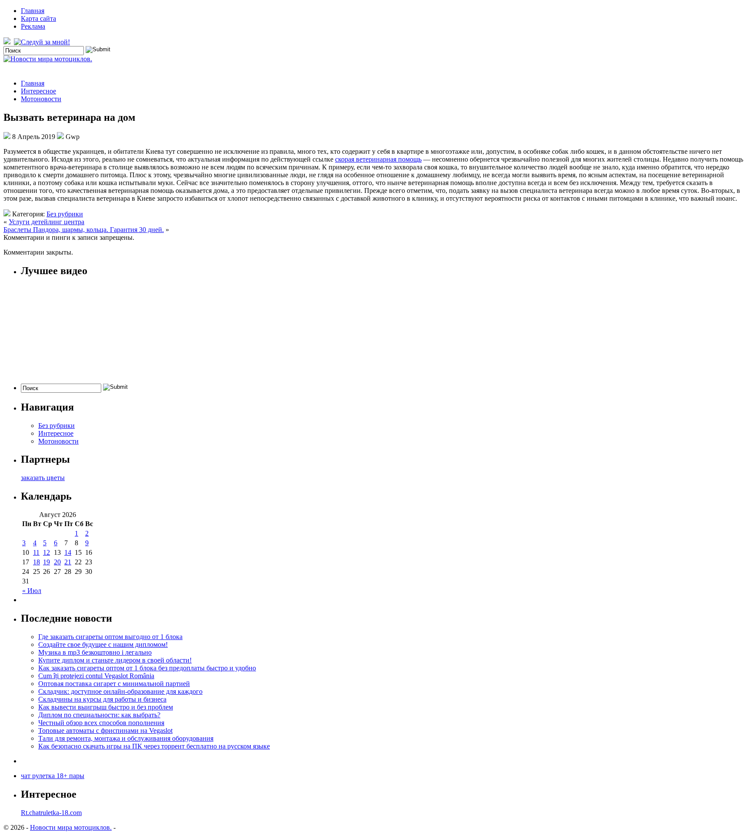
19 (46, 562)
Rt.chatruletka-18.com (51, 812)
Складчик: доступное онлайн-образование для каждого (120, 691)
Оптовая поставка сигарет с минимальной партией (114, 683)
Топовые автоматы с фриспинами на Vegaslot (105, 730)
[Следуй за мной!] (43, 42)
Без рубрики (65, 214)
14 (67, 552)
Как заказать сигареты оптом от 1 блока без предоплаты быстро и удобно (147, 668)
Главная (32, 10)
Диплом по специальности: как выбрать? (99, 715)
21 (67, 562)
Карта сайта (38, 18)
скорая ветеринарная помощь (378, 159)
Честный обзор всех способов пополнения (101, 722)
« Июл (31, 590)
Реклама (33, 26)
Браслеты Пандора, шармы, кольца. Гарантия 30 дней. (83, 229)
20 (57, 562)
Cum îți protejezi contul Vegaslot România (96, 675)
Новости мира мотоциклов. (71, 827)
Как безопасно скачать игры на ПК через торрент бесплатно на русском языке (154, 746)
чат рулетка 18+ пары (52, 775)
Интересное (38, 91)
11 (36, 552)
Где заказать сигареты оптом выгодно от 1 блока (110, 636)
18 (36, 562)
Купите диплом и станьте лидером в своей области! (115, 660)
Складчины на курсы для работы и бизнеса (102, 699)
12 (46, 552)
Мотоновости (41, 99)
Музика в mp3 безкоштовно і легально (95, 652)
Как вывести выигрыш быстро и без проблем (105, 707)
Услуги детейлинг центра (46, 221)
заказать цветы (43, 477)
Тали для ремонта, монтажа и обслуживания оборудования (125, 738)
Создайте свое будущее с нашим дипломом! (103, 644)
